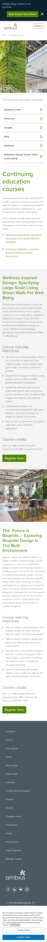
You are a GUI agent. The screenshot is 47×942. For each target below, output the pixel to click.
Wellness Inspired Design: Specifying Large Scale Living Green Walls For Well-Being (23, 238)
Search (9, 740)
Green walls (11, 774)
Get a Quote (12, 748)
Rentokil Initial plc (22, 902)
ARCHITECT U (36, 198)
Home (4, 35)
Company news (13, 816)
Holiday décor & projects (18, 790)
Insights (8, 127)
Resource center (17, 35)
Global (9, 833)
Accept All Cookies (23, 937)
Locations (10, 731)
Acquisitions (12, 824)
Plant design (12, 765)
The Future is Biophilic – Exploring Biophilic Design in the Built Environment (22, 252)
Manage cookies (14, 858)
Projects (10, 799)
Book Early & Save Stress (22, 14)
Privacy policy (12, 841)
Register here (14, 458)
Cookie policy (15, 925)
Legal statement (13, 850)
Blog (6, 136)
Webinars (9, 145)
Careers (10, 807)
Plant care (9, 118)
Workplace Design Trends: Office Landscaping (21, 156)
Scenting (10, 782)
